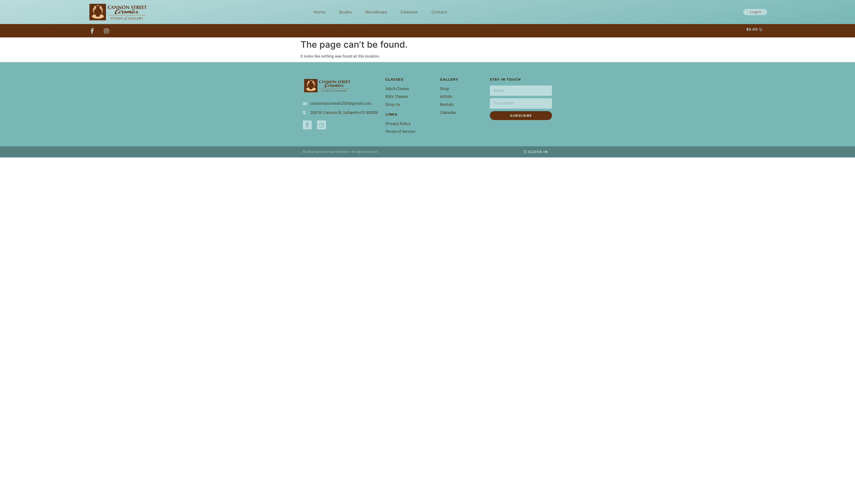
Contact (439, 12)
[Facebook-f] (92, 30)
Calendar (409, 12)
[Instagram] (106, 30)
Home (320, 12)
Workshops (376, 12)
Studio (345, 12)
